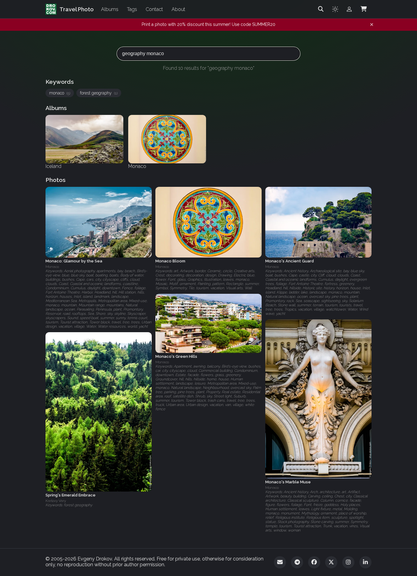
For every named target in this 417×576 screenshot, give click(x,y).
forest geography (99, 93)
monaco (59, 93)
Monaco (52, 267)
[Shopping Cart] (363, 9)
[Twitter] (331, 562)
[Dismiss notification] (371, 24)
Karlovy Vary (55, 501)
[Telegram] (297, 562)
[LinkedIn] (365, 562)
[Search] (320, 9)
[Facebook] (314, 562)
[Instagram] (348, 562)
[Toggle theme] (335, 9)
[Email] (280, 562)
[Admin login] (349, 9)
